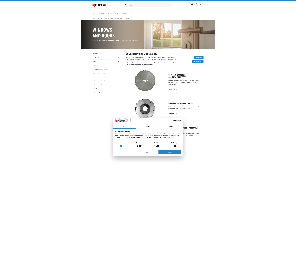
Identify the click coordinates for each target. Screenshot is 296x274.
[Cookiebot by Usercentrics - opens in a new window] (174, 121)
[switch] (139, 146)
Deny (147, 152)
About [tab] (171, 126)
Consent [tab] (125, 126)
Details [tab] (148, 126)
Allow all (170, 152)
